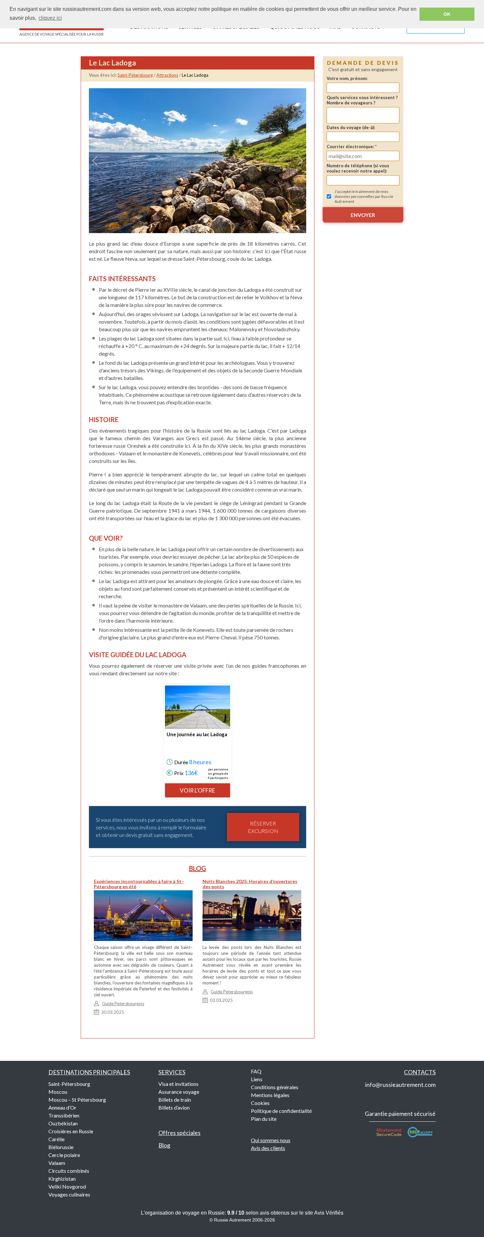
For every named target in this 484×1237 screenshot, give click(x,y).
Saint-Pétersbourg (69, 1084)
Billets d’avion (174, 1107)
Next (300, 160)
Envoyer (363, 215)
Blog (164, 1145)
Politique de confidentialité (281, 1111)
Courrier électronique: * (352, 146)
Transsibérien (63, 1115)
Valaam (56, 1163)
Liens (256, 1079)
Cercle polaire (64, 1155)
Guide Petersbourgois (123, 1003)
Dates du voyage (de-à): (351, 127)
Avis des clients (268, 1148)
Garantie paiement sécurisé (400, 1113)
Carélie (56, 1139)
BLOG (197, 868)
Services (171, 1072)
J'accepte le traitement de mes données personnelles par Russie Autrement (364, 196)
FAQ (256, 1071)
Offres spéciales (179, 1132)
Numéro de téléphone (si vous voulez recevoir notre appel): (358, 168)
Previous (94, 160)
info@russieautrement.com (400, 1084)
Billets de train (174, 1099)
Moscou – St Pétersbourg (77, 1099)
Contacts (420, 1072)
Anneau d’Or (62, 1107)
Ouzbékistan (63, 1123)
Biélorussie (60, 1147)
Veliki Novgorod (67, 1186)
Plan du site (264, 1119)
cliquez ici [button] (50, 18)
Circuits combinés (68, 1171)
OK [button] (447, 14)
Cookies (260, 1103)
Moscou (57, 1092)
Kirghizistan (62, 1178)
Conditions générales (274, 1087)
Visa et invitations (178, 1084)
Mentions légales (270, 1095)
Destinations (89, 1072)
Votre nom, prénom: (347, 78)
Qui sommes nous (270, 1140)
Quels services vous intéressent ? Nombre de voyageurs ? (362, 100)
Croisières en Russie (70, 1131)
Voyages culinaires (69, 1194)
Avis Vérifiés (328, 1213)
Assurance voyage (178, 1092)
